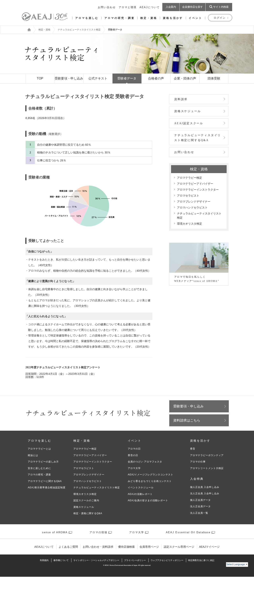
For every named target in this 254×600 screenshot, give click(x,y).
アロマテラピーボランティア (207, 455)
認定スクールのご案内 (86, 500)
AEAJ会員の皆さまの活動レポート (148, 500)
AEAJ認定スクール (188, 123)
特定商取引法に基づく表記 (201, 560)
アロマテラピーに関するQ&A (45, 481)
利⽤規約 (44, 560)
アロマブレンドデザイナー (193, 201)
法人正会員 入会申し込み (204, 493)
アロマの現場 (98, 532)
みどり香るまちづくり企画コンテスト (150, 481)
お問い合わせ (107, 7)
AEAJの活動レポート (140, 494)
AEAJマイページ (209, 546)
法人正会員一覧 (199, 513)
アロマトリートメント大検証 (207, 468)
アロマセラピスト (188, 195)
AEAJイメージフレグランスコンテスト (150, 474)
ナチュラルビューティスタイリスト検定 (79, 29)
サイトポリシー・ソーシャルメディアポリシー (96, 560)
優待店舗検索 (126, 546)
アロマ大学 (134, 468)
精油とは (33, 455)
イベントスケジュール (141, 487)
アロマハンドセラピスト (192, 207)
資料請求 (181, 99)
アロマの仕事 (198, 461)
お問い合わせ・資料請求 (98, 546)
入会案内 (171, 6)
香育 (192, 448)
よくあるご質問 (68, 546)
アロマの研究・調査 (119, 18)
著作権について (61, 560)
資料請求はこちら (186, 420)
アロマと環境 (128, 7)
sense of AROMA (55, 532)
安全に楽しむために (39, 468)
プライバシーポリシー (135, 560)
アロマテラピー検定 (189, 177)
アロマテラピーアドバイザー (195, 183)
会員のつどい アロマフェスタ (145, 461)
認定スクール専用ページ (179, 546)
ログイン (220, 17)
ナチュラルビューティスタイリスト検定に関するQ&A (197, 138)
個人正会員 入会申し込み (204, 487)
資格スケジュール (187, 111)
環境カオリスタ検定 (189, 223)
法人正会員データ (200, 506)
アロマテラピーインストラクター (198, 189)
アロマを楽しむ (87, 18)
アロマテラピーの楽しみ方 (43, 461)
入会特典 (197, 478)
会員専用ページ (149, 546)
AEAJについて (150, 7)
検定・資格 (148, 18)
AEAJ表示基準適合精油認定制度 (46, 487)
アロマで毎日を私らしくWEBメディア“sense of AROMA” (196, 278)
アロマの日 (134, 448)
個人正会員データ (200, 500)
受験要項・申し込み (188, 406)
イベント (195, 18)
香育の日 (133, 455)
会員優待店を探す (192, 6)
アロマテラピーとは (39, 448)
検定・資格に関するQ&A (87, 513)
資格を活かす (173, 18)
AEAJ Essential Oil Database (188, 532)
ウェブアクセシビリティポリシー (167, 560)
